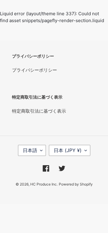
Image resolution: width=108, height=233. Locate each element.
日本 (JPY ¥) (68, 150)
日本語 (30, 150)
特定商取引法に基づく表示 (39, 111)
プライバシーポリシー (34, 70)
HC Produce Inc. (44, 184)
